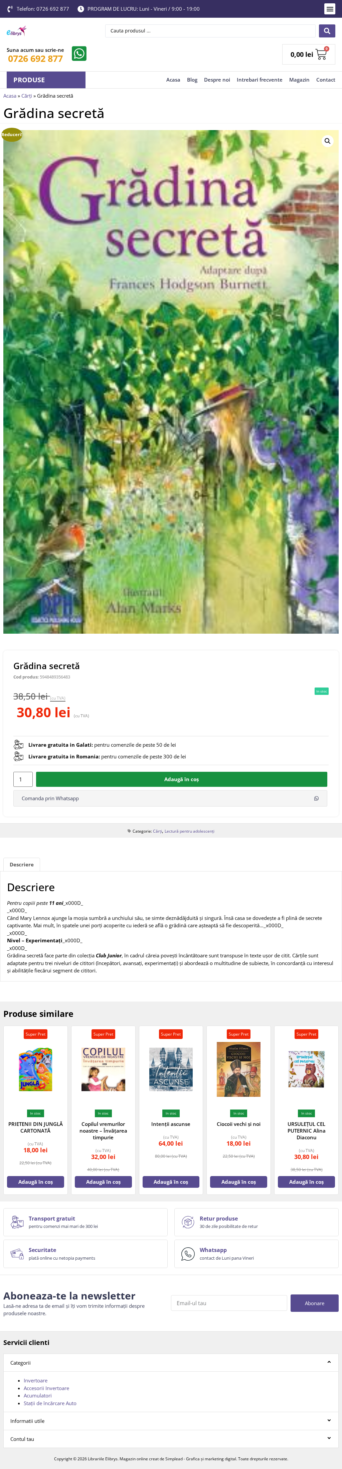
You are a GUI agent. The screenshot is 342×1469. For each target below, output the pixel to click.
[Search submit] (327, 30)
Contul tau (22, 1439)
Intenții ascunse (170, 1124)
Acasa (173, 79)
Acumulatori (38, 1395)
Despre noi (217, 79)
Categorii (20, 1362)
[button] (329, 8)
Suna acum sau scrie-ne (35, 49)
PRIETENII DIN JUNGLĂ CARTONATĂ (35, 1127)
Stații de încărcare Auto (50, 1403)
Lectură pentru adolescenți (189, 831)
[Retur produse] (188, 1222)
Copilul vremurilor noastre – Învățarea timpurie (103, 1131)
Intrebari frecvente (260, 79)
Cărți (26, 95)
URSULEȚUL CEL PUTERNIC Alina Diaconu (307, 1131)
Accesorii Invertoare (46, 1388)
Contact (325, 79)
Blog (192, 79)
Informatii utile (27, 1421)
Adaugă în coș (181, 779)
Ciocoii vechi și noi (239, 1124)
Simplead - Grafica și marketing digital (200, 1459)
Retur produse (219, 1218)
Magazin (299, 79)
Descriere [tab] (22, 864)
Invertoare (35, 1380)
